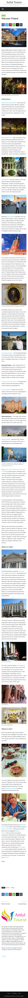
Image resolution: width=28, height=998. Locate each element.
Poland (7, 887)
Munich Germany (6, 904)
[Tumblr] (21, 24)
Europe (7, 12)
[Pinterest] (10, 24)
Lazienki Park (5, 179)
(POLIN (3, 471)
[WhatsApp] (13, 24)
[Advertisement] (14, 874)
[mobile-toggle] (2, 9)
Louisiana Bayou (22, 904)
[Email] (17, 24)
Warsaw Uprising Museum (9, 102)
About (19, 993)
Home (3, 12)
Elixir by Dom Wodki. (7, 829)
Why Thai (5, 857)
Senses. (4, 827)
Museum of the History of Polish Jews (14, 469)
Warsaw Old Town (6, 137)
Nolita (22, 824)
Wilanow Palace (6, 439)
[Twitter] (6, 24)
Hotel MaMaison (12, 573)
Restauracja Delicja (11, 788)
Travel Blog (14, 993)
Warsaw (12, 887)
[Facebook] (3, 24)
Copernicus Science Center (9, 381)
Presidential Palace (7, 353)
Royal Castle (10, 216)
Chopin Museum (6, 389)
